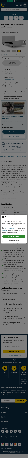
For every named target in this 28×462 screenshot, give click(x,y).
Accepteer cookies (14, 236)
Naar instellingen (14, 240)
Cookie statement (9, 228)
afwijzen (4, 230)
